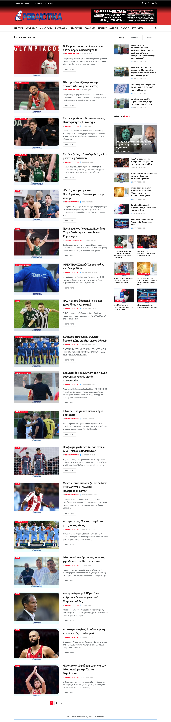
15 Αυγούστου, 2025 (88, 529)
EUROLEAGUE (21, 119)
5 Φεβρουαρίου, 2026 (88, 308)
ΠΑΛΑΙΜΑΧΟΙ (90, 28)
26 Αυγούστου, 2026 (123, 151)
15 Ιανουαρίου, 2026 (88, 344)
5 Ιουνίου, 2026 (86, 90)
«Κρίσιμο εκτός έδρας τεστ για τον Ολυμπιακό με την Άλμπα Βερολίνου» (84, 669)
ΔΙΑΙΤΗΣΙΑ (113, 28)
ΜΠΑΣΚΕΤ (102, 28)
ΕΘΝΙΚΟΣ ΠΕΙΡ (21, 411)
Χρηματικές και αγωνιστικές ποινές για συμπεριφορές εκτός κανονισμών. (85, 376)
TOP (17, 47)
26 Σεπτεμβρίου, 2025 (89, 495)
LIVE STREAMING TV (146, 300)
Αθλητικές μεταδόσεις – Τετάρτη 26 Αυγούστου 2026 (142, 222)
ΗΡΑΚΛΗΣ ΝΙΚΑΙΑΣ (123, 274)
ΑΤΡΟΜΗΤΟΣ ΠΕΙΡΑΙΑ (24, 337)
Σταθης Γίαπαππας (72, 126)
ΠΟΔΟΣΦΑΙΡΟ (61, 28)
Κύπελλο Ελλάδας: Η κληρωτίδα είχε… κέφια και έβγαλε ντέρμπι (143, 207)
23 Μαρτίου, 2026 (87, 202)
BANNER (28, 3)
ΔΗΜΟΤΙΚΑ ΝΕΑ (45, 28)
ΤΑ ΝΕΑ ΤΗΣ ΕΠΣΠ (23, 265)
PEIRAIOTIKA (18, 3)
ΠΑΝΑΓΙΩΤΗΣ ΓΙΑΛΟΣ (72, 54)
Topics (50, 3)
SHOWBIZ (125, 28)
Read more (69, 69)
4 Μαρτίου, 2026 (91, 240)
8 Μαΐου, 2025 (86, 565)
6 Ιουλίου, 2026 (86, 54)
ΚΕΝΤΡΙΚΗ (18, 28)
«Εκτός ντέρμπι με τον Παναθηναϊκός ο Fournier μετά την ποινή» (83, 194)
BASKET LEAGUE (22, 83)
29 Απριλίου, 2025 (87, 637)
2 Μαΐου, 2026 (86, 126)
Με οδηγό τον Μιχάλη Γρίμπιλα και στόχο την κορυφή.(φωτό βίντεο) (141, 101)
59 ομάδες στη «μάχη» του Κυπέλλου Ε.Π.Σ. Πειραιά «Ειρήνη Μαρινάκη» (143, 87)
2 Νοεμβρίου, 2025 (87, 419)
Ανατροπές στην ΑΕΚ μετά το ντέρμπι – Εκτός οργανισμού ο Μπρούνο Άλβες (81, 597)
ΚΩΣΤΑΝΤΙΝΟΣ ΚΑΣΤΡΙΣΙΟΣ (74, 240)
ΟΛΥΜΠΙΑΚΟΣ (31, 28)
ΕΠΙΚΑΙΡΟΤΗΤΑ (75, 28)
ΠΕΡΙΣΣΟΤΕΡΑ (137, 28)
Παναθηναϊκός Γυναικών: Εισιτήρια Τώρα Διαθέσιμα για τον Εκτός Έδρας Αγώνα (84, 232)
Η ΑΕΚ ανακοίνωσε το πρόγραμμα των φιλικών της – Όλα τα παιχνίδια (142, 161)
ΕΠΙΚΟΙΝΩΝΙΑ (41, 3)
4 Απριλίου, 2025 (87, 677)
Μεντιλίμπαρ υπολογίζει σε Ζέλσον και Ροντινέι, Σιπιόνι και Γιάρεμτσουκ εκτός (85, 487)
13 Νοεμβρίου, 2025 (88, 384)
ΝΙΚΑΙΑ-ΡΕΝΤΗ (144, 274)
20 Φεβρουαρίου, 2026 (89, 272)
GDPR (34, 3)
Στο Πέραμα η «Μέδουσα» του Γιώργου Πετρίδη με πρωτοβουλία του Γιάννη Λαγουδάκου (134, 144)
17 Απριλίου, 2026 (87, 162)
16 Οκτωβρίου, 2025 (88, 455)
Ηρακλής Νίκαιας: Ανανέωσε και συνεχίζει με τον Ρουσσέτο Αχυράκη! (144, 176)
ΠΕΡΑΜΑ (119, 247)
